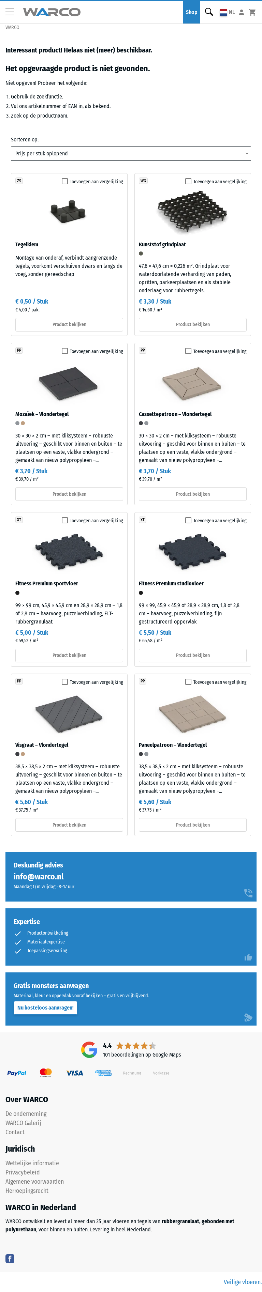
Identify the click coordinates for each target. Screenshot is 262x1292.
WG (143, 181)
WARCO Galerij (23, 1123)
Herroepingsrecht (26, 1191)
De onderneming (25, 1114)
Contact (15, 1132)
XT (19, 520)
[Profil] (241, 12)
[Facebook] (10, 1258)
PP (19, 350)
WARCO (12, 27)
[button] (12, 12)
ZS (19, 181)
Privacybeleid (22, 1172)
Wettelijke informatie (32, 1163)
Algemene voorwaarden (34, 1181)
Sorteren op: (25, 139)
